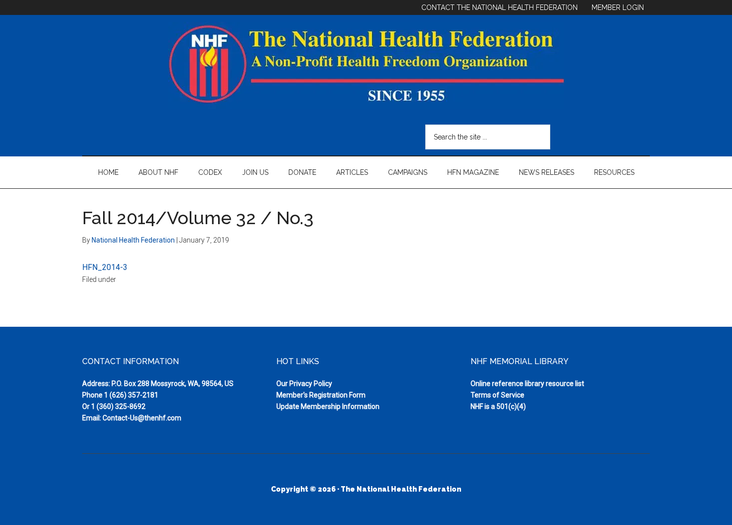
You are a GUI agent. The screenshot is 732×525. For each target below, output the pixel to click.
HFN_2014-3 (104, 267)
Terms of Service (497, 395)
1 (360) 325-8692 (118, 406)
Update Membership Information (327, 406)
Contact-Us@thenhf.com (142, 418)
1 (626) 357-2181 (131, 395)
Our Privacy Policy (304, 384)
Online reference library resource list (527, 384)
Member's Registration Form (321, 395)
